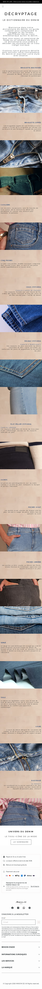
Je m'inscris (35, 886)
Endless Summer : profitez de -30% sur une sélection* (21, 2)
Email (4, 918)
